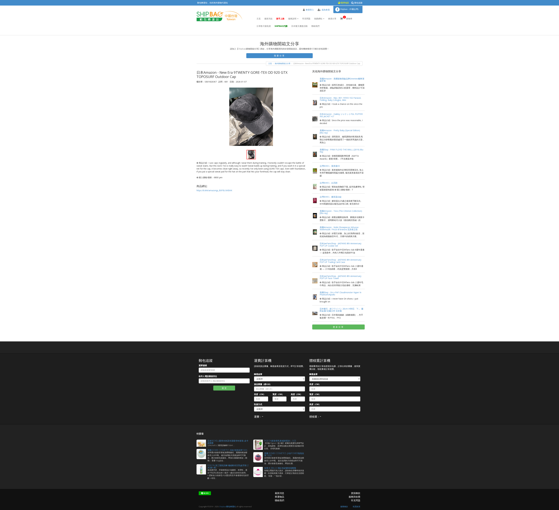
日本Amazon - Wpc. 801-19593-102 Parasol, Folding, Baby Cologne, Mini (340, 98)
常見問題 (306, 18)
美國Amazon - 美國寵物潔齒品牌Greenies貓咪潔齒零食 (342, 79)
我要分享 (279, 55)
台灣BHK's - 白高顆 (328, 182)
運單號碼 (203, 365)
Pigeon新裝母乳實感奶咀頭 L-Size (280, 440)
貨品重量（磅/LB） (263, 384)
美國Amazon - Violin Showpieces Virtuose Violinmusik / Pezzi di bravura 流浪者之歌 (339, 228)
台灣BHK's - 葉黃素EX (330, 166)
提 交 (224, 388)
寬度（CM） (278, 394)
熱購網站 (318, 18)
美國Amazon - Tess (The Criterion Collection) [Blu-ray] (341, 212)
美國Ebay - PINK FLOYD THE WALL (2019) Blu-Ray (342, 150)
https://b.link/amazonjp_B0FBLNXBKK (214, 190)
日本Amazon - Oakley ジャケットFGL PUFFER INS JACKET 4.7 (341, 115)
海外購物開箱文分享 (282, 63)
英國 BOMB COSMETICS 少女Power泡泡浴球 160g (284, 454)
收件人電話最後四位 (208, 376)
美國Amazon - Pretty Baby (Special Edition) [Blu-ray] (340, 131)
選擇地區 (344, 2)
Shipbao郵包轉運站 (227, 506)
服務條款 (344, 506)
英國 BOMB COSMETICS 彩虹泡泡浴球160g (227, 450)
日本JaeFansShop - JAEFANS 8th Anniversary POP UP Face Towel (340, 277)
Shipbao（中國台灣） (350, 9)
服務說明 (292, 18)
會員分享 (332, 18)
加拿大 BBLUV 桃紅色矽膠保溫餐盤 (280, 468)
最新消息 (268, 18)
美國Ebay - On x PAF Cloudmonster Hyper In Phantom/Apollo (340, 293)
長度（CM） (259, 394)
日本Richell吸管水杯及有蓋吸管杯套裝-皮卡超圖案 (227, 441)
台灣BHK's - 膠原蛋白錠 (331, 196)
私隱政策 (356, 506)
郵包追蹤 (358, 2)
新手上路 (280, 18)
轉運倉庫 (258, 374)
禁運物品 (279, 496)
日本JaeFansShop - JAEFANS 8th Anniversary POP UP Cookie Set (340, 244)
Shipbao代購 (281, 26)
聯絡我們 (315, 26)
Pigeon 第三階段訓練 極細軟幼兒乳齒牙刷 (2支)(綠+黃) (228, 466)
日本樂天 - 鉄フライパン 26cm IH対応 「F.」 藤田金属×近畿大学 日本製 (341, 309)
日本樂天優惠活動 (299, 26)
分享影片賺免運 (263, 26)
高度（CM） (296, 394)
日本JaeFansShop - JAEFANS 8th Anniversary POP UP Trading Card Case (340, 260)
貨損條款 (355, 493)
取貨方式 (258, 404)
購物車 (348, 18)
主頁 (258, 18)
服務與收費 (354, 496)
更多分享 (338, 327)
